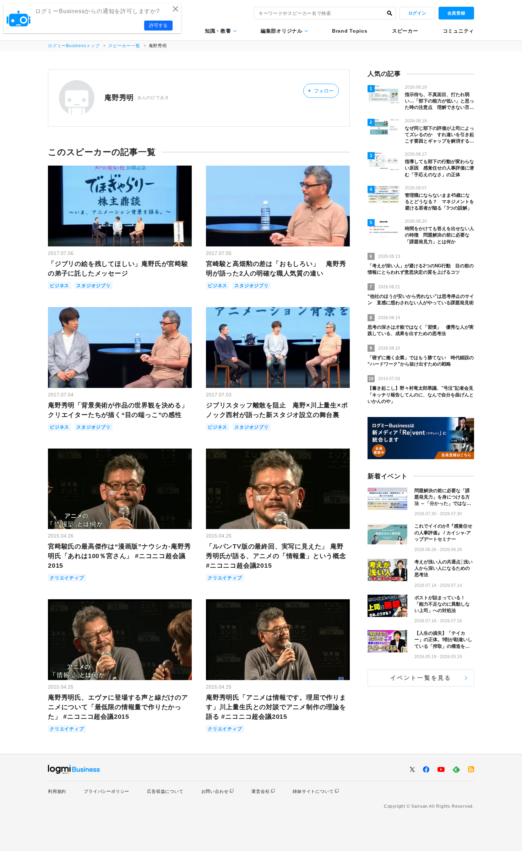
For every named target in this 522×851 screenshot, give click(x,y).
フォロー (321, 91)
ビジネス (59, 285)
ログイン (417, 13)
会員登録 (456, 13)
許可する (158, 25)
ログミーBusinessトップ (74, 46)
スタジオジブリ (93, 285)
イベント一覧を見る (421, 678)
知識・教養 (218, 31)
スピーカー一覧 (124, 46)
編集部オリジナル (282, 31)
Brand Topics (349, 31)
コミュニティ (458, 31)
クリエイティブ (67, 577)
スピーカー (405, 31)
